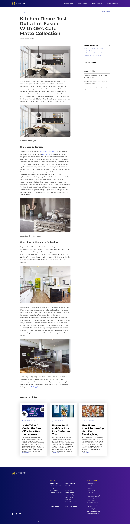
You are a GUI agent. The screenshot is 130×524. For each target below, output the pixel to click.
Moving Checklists (54, 488)
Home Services (97, 3)
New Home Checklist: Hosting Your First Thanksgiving (93, 430)
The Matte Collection (46, 151)
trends (32, 12)
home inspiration (24, 12)
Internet (67, 485)
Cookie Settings (91, 492)
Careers (89, 488)
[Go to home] (20, 3)
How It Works (91, 483)
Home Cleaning (69, 492)
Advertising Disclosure (93, 511)
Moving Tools (68, 3)
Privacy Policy (91, 490)
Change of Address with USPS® (93, 49)
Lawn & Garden (69, 497)
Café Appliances (36, 387)
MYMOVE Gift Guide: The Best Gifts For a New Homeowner (31, 430)
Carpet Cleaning (69, 495)
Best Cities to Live (54, 495)
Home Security (69, 488)
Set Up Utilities (53, 490)
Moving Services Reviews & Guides (94, 53)
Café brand (46, 154)
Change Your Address (55, 485)
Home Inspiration (112, 3)
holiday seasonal (59, 421)
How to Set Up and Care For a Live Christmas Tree (61, 430)
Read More (25, 452)
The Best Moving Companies (93, 55)
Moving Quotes (88, 51)
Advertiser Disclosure (105, 11)
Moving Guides (82, 3)
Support (89, 485)
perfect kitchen (44, 94)
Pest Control (68, 499)
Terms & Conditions (92, 502)
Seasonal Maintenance (71, 501)
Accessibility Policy (92, 509)
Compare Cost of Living (56, 492)
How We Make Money (93, 513)
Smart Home (68, 490)
